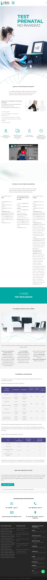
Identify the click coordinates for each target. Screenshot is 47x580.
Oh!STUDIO (28, 578)
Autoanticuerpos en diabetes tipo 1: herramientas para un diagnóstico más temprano (22, 551)
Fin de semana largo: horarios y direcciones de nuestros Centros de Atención (22, 534)
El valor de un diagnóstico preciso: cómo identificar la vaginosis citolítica (23, 545)
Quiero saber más (8, 484)
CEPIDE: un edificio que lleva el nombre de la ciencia (22, 529)
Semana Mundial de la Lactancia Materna (22, 539)
